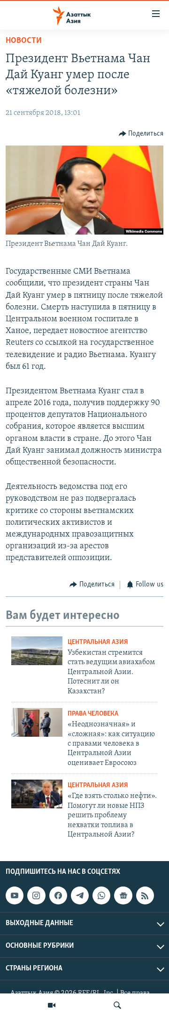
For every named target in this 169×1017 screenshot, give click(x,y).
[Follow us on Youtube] (14, 895)
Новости (24, 41)
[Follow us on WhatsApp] (101, 895)
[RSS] (145, 895)
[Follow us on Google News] (123, 895)
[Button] (141, 134)
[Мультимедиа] (52, 1005)
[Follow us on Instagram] (36, 895)
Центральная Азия (98, 642)
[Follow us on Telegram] (80, 895)
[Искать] (117, 1005)
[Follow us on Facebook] (58, 895)
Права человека (93, 713)
